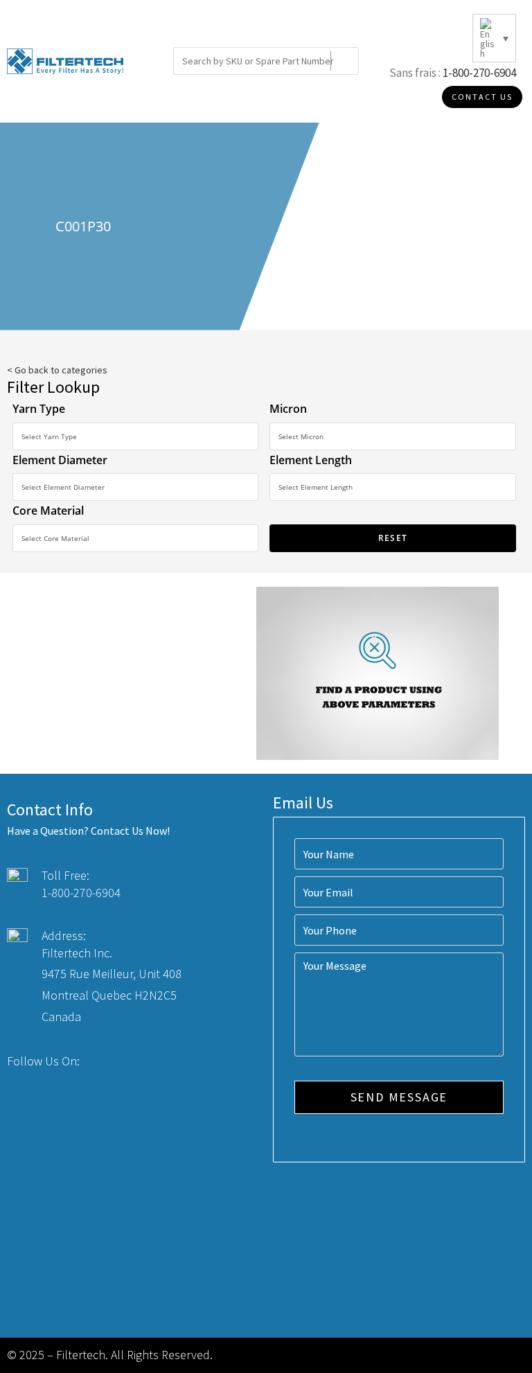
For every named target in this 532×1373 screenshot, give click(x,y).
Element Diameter (59, 460)
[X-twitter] (126, 1062)
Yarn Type (38, 408)
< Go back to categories (57, 370)
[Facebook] (100, 1062)
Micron (288, 408)
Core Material (48, 510)
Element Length (310, 460)
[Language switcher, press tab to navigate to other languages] (494, 38)
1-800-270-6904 (479, 72)
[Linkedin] (151, 1062)
